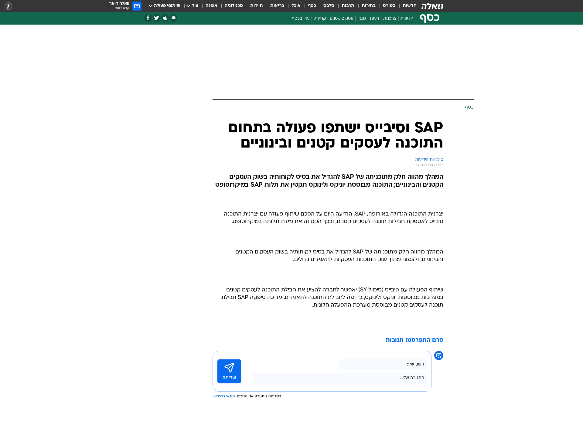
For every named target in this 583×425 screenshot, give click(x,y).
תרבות (348, 6)
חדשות (410, 6)
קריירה (320, 19)
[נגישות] (8, 6)
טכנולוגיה (234, 6)
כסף (312, 6)
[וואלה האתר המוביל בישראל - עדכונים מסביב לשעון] (432, 6)
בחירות (369, 6)
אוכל (296, 6)
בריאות (277, 6)
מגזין (361, 19)
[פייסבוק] (148, 18)
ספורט (389, 6)
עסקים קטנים (341, 19)
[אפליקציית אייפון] (165, 18)
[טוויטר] (156, 18)
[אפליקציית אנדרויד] (173, 18)
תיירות (256, 6)
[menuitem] (406, 6)
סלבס (328, 6)
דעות (374, 19)
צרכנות (390, 19)
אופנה (211, 6)
